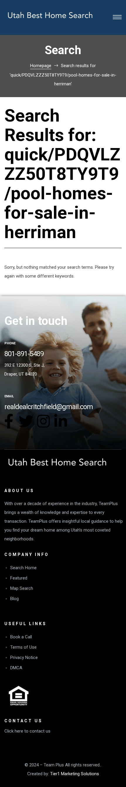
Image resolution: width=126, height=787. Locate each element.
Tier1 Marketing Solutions (74, 773)
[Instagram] (43, 421)
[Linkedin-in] (60, 421)
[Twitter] (26, 421)
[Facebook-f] (8, 421)
